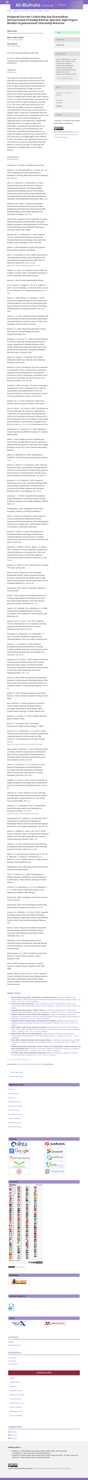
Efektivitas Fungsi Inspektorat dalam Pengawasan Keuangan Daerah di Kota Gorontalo (44, 1022)
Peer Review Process (15, 1114)
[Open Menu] (7, 2)
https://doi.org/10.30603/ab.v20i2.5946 (24, 53)
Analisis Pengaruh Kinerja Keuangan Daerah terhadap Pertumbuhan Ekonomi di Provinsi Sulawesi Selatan (42, 1035)
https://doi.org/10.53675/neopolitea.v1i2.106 (22, 813)
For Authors (12, 1361)
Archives (16, 11)
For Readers (12, 1358)
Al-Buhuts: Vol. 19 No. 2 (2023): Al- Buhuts (41, 1055)
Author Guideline (14, 1118)
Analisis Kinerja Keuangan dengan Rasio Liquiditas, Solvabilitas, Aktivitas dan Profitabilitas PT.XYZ (45, 1041)
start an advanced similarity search (29, 1064)
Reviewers (11, 1098)
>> (31, 1059)
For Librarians (13, 1364)
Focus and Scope (14, 1110)
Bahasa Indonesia (14, 1345)
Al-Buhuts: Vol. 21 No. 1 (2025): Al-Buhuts (32, 1031)
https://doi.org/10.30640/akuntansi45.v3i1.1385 (23, 265)
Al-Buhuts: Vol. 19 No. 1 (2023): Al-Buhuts (45, 1051)
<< (8, 1059)
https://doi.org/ (23, 424)
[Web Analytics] (11, 1267)
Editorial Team (13, 1093)
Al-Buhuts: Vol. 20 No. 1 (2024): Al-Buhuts (65, 1012)
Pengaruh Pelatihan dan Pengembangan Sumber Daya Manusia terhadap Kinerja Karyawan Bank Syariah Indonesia (44, 998)
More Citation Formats (65, 78)
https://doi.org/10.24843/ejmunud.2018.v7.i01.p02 (24, 744)
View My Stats (20, 1267)
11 (25, 1059)
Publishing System (14, 1123)
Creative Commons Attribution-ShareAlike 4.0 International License (66, 134)
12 (27, 1059)
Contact (11, 1089)
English (10, 1342)
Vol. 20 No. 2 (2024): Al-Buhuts (32, 11)
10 (23, 1059)
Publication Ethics (14, 1102)
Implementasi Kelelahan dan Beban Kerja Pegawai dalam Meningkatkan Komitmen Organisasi (43, 1011)
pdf (58, 32)
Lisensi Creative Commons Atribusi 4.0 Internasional (51, 1468)
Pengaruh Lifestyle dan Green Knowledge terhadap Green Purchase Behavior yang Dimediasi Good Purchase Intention (43, 1005)
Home (9, 11)
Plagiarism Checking (15, 1106)
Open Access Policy (15, 1127)
